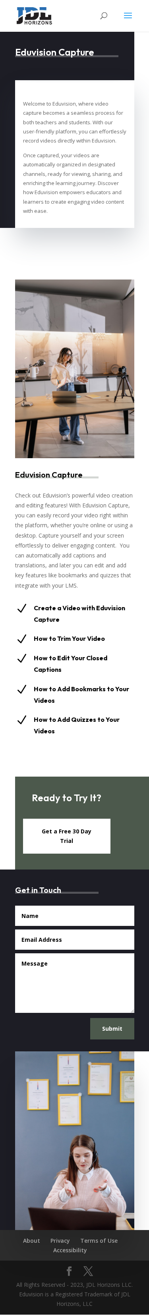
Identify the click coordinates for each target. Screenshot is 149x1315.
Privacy (60, 1240)
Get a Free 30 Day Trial (66, 836)
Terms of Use (99, 1240)
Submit (112, 1028)
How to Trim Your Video (69, 638)
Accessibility (70, 1250)
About (31, 1240)
